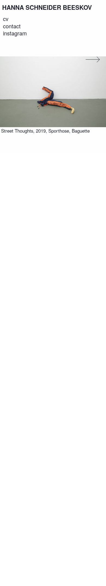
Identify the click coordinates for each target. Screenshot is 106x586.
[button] (91, 59)
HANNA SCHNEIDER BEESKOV (47, 7)
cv (5, 18)
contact (12, 25)
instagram (15, 33)
